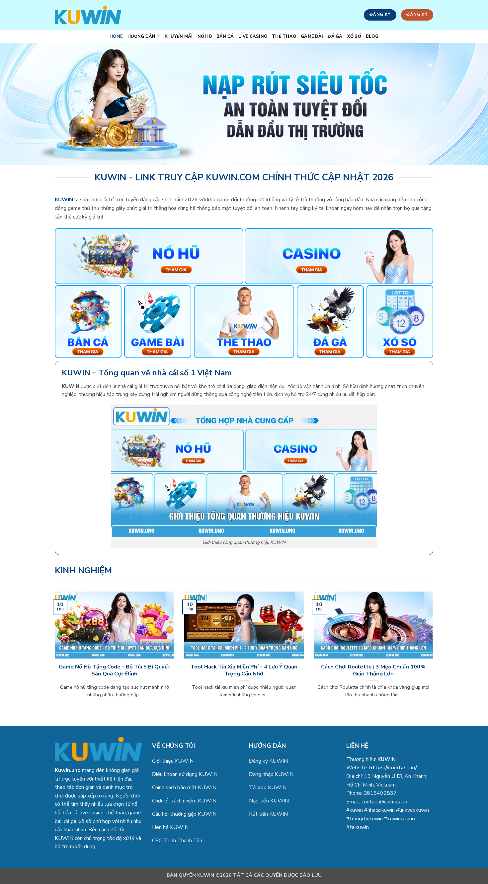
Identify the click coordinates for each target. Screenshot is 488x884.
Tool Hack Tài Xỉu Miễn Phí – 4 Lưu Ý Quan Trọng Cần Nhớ (244, 670)
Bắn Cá (225, 36)
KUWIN (386, 759)
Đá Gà (335, 36)
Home (116, 36)
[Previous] (53, 653)
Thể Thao (284, 36)
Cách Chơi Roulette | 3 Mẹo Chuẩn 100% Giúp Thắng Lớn (373, 670)
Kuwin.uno (68, 770)
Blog (372, 36)
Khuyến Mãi (179, 36)
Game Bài (312, 36)
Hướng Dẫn (141, 36)
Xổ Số (354, 36)
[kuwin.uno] (88, 15)
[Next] (435, 653)
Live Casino (252, 36)
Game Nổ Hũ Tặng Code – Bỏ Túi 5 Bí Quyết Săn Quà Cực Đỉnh (114, 670)
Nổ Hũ (205, 36)
